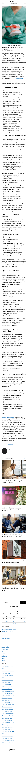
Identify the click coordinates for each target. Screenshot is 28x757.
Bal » (16, 623)
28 (14, 621)
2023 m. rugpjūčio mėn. (8, 722)
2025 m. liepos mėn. (7, 678)
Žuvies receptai (6, 638)
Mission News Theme (9, 755)
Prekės (3, 658)
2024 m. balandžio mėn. (8, 704)
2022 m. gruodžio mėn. (8, 740)
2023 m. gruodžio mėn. (8, 713)
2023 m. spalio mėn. (7, 718)
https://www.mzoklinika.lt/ (18, 78)
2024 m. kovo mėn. (7, 707)
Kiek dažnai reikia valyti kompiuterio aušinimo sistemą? (13, 481)
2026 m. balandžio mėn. (8, 671)
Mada (3, 651)
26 (7, 621)
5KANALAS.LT (14, 2)
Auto (3, 645)
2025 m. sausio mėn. (7, 689)
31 (24, 621)
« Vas (12, 623)
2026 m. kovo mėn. (7, 673)
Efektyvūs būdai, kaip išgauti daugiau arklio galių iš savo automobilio (13, 535)
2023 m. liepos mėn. (7, 725)
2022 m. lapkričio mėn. (8, 743)
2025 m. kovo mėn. (7, 684)
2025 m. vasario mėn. (7, 687)
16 (21, 616)
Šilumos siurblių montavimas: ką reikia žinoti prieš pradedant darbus (13, 561)
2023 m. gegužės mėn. (7, 729)
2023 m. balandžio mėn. (8, 731)
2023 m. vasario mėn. (7, 736)
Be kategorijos (5, 647)
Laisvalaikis (5, 649)
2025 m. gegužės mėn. (7, 682)
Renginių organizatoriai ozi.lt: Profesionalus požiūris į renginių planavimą (11, 508)
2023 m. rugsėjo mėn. (7, 720)
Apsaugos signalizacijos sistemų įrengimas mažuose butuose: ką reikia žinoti (13, 588)
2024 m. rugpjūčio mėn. (8, 695)
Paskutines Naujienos (7, 631)
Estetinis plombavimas (8, 417)
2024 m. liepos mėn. (7, 698)
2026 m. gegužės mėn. (7, 669)
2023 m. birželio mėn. (7, 727)
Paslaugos (10, 444)
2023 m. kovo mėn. (7, 734)
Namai (3, 654)
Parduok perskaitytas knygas (9, 629)
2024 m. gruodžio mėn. (8, 691)
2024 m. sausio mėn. (7, 711)
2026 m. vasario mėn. (7, 675)
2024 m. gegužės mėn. (7, 702)
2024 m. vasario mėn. (7, 709)
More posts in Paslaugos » (21, 458)
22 (17, 619)
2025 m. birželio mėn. (7, 680)
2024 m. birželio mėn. (7, 700)
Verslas (3, 660)
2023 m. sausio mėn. (7, 738)
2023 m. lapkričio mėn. (8, 716)
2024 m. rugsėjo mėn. (7, 693)
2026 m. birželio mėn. (7, 666)
